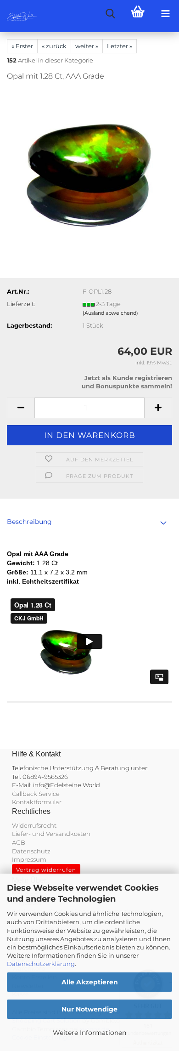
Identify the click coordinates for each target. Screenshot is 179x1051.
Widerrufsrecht (34, 825)
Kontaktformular (37, 802)
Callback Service (36, 793)
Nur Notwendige (89, 1009)
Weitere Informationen (89, 1032)
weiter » (86, 46)
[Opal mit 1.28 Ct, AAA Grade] (89, 158)
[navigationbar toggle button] (165, 14)
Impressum (29, 859)
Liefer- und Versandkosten (51, 833)
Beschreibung (29, 521)
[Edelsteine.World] (18, 16)
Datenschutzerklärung (41, 963)
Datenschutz (31, 851)
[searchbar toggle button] (110, 14)
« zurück (54, 46)
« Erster (22, 46)
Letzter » (119, 46)
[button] (20, 408)
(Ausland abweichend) (110, 313)
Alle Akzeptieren (90, 982)
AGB (18, 842)
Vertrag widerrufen (46, 869)
